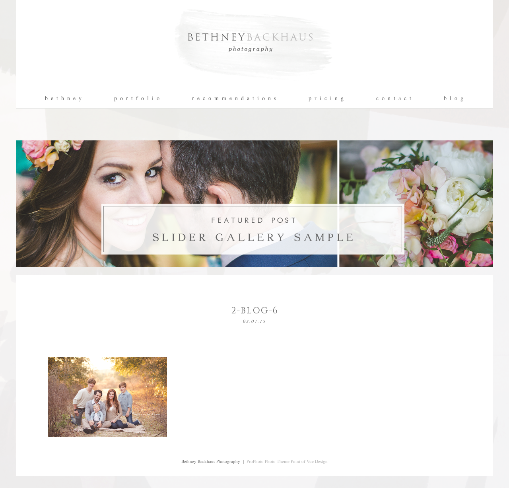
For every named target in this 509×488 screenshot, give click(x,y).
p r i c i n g (326, 98)
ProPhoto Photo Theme (268, 461)
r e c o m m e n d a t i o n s (234, 98)
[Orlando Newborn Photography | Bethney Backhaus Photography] (254, 86)
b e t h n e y (63, 98)
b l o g (454, 98)
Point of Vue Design (309, 461)
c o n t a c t (394, 98)
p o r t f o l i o (137, 98)
